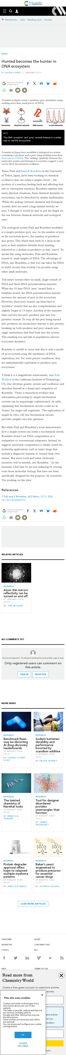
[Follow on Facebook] (4, 958)
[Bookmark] (24, 90)
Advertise (7, 945)
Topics (5, 950)
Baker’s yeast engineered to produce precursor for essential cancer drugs (48, 871)
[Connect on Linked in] (27, 958)
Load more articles (33, 904)
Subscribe (7, 939)
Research (9, 586)
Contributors (42, 945)
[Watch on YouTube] (50, 958)
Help (4, 969)
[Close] (42, 995)
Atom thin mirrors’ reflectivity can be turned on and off (16, 593)
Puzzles (48, 20)
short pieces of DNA (12, 158)
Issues (37, 939)
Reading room (35, 20)
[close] (64, 76)
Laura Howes (13, 72)
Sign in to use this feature (49, 76)
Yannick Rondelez (31, 171)
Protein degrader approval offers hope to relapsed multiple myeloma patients (16, 871)
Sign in (24, 674)
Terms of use (41, 969)
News (5, 54)
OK (23, 1035)
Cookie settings (23, 1044)
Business (8, 861)
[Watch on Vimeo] (38, 958)
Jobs (22, 20)
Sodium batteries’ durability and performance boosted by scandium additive (48, 745)
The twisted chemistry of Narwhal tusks (13, 803)
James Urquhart (42, 823)
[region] (23, 1022)
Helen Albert (48, 761)
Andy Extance (17, 886)
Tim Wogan (15, 605)
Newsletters (11, 20)
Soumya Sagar (49, 886)
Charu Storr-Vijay (15, 759)
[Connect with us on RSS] (61, 958)
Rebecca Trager (11, 817)
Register (40, 674)
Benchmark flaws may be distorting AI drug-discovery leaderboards (16, 743)
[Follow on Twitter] (15, 958)
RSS (36, 950)
